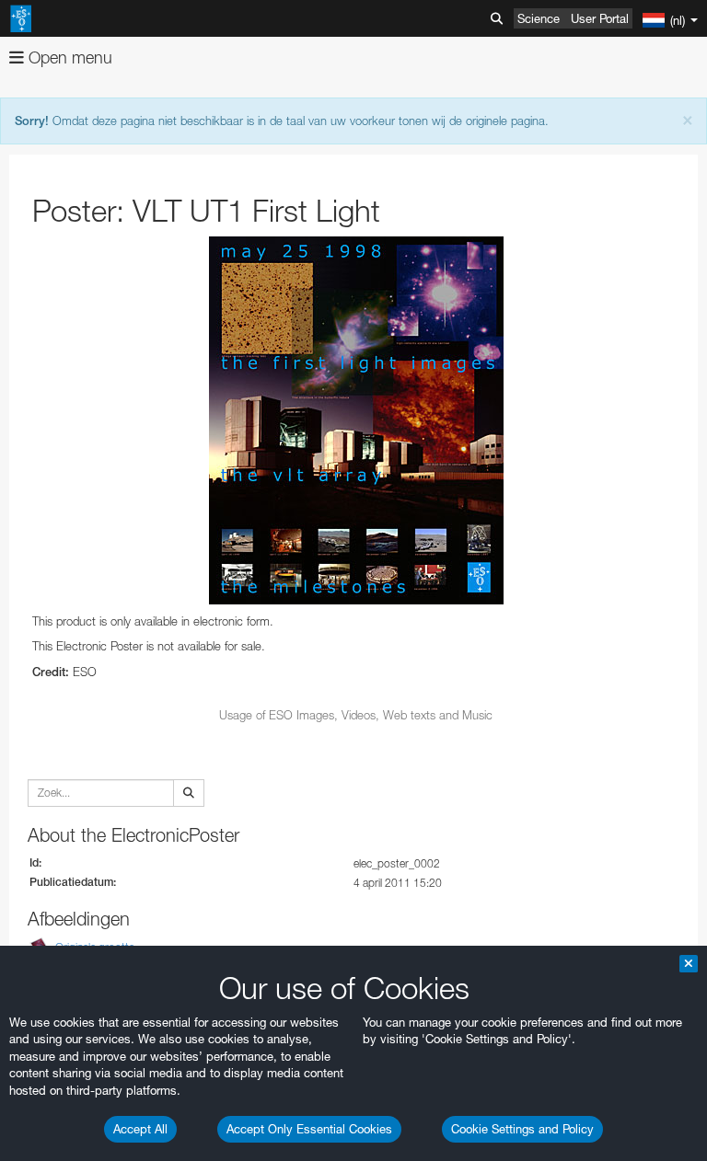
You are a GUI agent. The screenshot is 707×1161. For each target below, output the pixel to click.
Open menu (68, 57)
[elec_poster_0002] (355, 420)
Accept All (140, 1128)
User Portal (600, 18)
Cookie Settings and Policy (522, 1128)
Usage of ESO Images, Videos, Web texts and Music (356, 714)
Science (538, 18)
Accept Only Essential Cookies (309, 1128)
